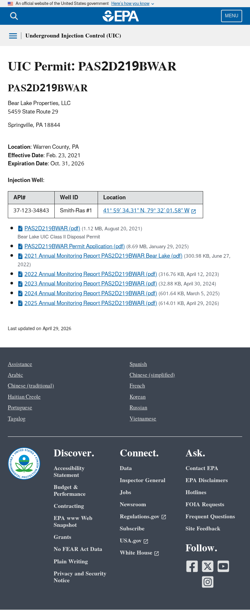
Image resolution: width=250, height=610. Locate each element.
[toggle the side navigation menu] (13, 36)
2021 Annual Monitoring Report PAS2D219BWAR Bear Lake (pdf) (103, 256)
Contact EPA (202, 468)
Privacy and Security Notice (80, 577)
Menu (231, 16)
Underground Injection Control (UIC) (73, 36)
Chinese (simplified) (152, 375)
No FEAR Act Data (78, 549)
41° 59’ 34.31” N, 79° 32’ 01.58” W (146, 211)
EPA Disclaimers (207, 480)
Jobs (125, 492)
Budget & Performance (70, 490)
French (137, 386)
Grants (62, 537)
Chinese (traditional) (31, 386)
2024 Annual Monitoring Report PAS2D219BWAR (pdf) (90, 293)
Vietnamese (143, 419)
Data (126, 468)
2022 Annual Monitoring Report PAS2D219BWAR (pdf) (90, 274)
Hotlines (196, 492)
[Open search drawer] (14, 16)
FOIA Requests (205, 504)
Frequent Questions (210, 516)
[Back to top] (232, 592)
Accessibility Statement (69, 472)
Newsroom (133, 504)
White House (136, 552)
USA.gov (131, 540)
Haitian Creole (24, 397)
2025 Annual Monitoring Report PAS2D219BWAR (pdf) (90, 303)
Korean (138, 397)
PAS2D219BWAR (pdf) (52, 229)
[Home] (120, 15)
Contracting (69, 506)
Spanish (138, 364)
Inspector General (142, 480)
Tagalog (16, 419)
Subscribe (132, 528)
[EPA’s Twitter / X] (207, 566)
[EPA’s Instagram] (207, 581)
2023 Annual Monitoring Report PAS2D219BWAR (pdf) (90, 284)
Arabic (15, 375)
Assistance (20, 364)
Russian (138, 408)
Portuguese (20, 408)
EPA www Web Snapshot (73, 521)
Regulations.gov (140, 516)
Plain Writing (71, 561)
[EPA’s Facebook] (192, 566)
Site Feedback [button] (203, 528)
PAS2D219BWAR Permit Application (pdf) (74, 246)
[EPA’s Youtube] (223, 566)
